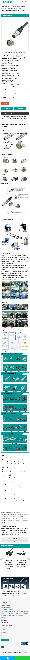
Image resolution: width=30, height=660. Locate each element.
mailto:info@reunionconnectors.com (9, 609)
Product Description (7, 113)
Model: (3, 83)
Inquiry (5, 103)
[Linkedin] (22, 643)
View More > (4, 617)
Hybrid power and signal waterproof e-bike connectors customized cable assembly (9, 564)
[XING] (2, 647)
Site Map (25, 652)
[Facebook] (24, 643)
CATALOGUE (20, 108)
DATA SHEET (7, 108)
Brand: (3, 86)
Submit (5, 640)
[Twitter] (27, 643)
